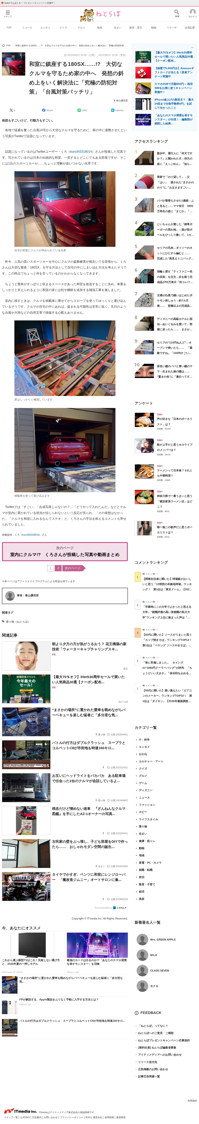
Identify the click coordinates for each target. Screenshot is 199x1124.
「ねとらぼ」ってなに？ (151, 1025)
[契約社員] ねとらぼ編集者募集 (155, 1047)
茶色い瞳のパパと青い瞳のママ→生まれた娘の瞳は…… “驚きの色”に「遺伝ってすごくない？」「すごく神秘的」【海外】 (174, 377)
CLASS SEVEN (159, 970)
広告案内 (37, 1117)
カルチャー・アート (151, 761)
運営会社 (98, 1117)
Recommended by (104, 908)
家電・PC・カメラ (150, 862)
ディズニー (146, 790)
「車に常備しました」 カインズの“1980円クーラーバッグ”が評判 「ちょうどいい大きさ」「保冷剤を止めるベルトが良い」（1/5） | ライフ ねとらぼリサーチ (167, 673)
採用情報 (109, 1117)
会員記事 (190, 27)
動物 (153, 27)
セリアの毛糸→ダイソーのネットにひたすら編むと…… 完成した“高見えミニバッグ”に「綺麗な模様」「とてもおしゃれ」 (174, 258)
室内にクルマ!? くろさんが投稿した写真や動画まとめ (65, 554)
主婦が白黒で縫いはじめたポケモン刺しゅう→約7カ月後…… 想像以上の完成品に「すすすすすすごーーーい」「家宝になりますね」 (174, 306)
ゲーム (143, 783)
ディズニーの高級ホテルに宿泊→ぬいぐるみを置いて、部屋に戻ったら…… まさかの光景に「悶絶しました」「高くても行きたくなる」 (174, 329)
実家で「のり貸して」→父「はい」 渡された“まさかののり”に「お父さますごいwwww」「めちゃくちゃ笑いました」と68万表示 (175, 187)
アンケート (144, 403)
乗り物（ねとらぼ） (18, 621)
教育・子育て (147, 884)
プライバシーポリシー (72, 1117)
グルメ (81, 27)
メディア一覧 (11, 1117)
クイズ (63, 27)
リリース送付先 (146, 1062)
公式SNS (25, 1117)
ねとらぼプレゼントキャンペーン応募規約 (162, 1040)
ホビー (143, 811)
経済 (141, 891)
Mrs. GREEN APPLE (163, 939)
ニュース (27, 27)
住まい (117, 27)
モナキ (154, 986)
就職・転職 (146, 869)
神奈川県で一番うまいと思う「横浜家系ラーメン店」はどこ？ (174, 501)
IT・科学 (144, 739)
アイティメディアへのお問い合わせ (158, 1054)
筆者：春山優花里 (28, 595)
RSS (88, 1117)
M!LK (153, 955)
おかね (143, 754)
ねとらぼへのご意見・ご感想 (154, 1032)
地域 (99, 27)
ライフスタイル (148, 819)
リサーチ (172, 27)
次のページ (72, 568)
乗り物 (143, 826)
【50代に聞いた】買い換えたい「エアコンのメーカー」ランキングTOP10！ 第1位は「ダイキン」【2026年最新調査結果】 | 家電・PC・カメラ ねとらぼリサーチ (167, 701)
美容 (141, 898)
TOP (9, 27)
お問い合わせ (51, 1117)
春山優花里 (122, 100)
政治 (141, 877)
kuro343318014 (81, 151)
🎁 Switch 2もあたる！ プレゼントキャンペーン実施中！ (28, 3)
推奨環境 (121, 1117)
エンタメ (45, 27)
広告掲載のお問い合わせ (151, 1069)
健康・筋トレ (147, 841)
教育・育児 (135, 27)
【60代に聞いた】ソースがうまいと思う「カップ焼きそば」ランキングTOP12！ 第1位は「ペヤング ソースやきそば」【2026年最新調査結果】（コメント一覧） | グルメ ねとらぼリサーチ (168, 645)
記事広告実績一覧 (147, 1076)
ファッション (147, 804)
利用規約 (192, 1100)
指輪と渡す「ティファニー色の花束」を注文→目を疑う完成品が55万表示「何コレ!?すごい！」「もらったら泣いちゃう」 (175, 282)
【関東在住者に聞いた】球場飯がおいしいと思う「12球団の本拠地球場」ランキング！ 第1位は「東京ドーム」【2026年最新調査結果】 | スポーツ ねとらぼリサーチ (167, 589)
